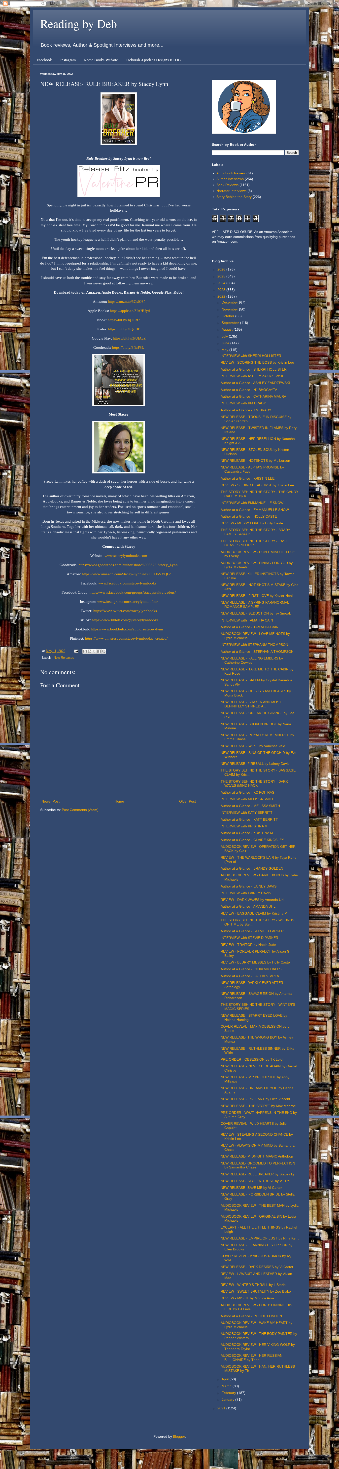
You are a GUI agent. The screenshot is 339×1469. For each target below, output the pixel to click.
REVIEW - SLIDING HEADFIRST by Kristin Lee (257, 485)
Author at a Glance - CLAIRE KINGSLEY (252, 840)
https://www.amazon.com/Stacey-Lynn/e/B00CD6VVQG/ (126, 574)
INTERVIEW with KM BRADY (243, 403)
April (226, 1379)
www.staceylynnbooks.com (125, 555)
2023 (221, 290)
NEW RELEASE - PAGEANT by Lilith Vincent (255, 1099)
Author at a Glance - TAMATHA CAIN (249, 627)
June (226, 343)
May (225, 350)
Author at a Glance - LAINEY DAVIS (248, 886)
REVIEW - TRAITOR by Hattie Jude (248, 945)
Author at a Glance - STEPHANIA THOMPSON (257, 652)
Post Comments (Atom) (80, 810)
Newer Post (50, 801)
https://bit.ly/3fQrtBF (124, 329)
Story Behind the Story (234, 197)
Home (119, 801)
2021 (221, 1408)
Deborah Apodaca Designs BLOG (153, 59)
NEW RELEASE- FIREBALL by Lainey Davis (255, 764)
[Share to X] (94, 651)
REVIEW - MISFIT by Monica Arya (247, 1298)
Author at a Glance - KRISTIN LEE (247, 478)
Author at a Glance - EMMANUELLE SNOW (255, 510)
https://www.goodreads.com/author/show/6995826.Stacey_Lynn (127, 565)
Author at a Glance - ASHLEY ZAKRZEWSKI (255, 383)
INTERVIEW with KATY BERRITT (246, 812)
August (228, 329)
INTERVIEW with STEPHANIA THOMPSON (254, 645)
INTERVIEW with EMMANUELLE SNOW (252, 503)
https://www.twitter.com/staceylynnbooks (124, 611)
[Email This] (84, 651)
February (229, 1393)
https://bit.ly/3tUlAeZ (129, 338)
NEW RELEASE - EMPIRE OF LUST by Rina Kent (260, 1238)
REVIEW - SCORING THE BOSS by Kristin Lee (257, 362)
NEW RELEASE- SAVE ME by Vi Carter (251, 1188)
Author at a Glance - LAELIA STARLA (250, 976)
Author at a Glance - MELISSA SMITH (250, 806)
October (228, 316)
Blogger (179, 1436)
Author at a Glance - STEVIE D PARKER (252, 931)
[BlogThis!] (89, 651)
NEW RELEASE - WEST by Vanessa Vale (253, 746)
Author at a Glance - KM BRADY (246, 410)
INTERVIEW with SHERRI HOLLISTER (251, 356)
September (231, 323)
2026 (221, 269)
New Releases (64, 657)
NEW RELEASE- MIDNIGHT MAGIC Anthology (257, 1156)
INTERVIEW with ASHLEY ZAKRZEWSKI (252, 376)
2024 (221, 283)
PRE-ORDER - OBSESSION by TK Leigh (252, 1059)
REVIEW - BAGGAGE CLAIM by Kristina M (254, 913)
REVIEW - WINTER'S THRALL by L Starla (253, 1285)
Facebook (44, 59)
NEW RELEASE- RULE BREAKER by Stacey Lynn (260, 1174)
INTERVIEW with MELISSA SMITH (247, 799)
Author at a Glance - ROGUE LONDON (251, 1316)
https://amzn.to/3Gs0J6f (126, 301)
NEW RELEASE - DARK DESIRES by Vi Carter (257, 1267)
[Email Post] (75, 651)
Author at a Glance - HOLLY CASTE (249, 516)
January (228, 1399)
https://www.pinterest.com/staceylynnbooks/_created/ (126, 638)
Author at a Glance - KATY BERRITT (249, 819)
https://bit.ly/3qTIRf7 (124, 320)
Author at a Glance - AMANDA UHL (248, 906)
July (225, 336)
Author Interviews (230, 179)
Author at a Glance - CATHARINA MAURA (253, 396)
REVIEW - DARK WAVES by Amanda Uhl (252, 900)
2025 (221, 276)
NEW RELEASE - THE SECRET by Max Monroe (258, 1106)
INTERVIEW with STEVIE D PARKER (249, 938)
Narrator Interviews (231, 191)
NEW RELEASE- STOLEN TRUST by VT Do (255, 1181)
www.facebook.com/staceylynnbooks (126, 583)
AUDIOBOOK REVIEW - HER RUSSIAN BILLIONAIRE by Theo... (251, 1357)
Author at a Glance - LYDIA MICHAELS (251, 969)
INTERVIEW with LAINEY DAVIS (246, 893)
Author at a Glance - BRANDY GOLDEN (252, 868)
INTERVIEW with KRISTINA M (244, 826)
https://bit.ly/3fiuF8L (128, 347)
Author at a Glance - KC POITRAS (247, 792)
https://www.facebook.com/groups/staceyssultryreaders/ (132, 592)
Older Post (187, 801)
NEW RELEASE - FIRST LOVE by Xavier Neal (257, 596)
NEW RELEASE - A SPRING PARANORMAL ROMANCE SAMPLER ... (255, 604)
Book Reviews (227, 185)
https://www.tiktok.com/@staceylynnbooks (124, 620)
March (227, 1386)
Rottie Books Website (101, 59)
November (230, 309)
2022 (221, 296)
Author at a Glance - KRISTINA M (247, 833)
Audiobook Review (230, 173)
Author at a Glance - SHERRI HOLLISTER (254, 369)
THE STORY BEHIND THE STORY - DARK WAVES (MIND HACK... (254, 783)
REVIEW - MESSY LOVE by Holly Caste (252, 523)
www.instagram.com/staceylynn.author (127, 601)
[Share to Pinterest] (103, 651)
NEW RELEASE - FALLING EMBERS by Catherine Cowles (252, 660)
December (230, 302)
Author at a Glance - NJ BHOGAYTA (249, 390)
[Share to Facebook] (99, 651)
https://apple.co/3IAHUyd (130, 311)
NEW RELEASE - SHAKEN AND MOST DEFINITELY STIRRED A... (251, 704)
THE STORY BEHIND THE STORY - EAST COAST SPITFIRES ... (254, 543)
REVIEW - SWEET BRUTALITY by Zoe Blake (256, 1291)
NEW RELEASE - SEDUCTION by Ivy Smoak (256, 613)
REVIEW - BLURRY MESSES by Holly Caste (255, 962)
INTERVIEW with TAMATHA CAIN (247, 620)
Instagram (68, 59)
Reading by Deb (78, 23)
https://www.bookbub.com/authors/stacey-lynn (126, 629)
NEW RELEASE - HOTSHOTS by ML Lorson (255, 461)
